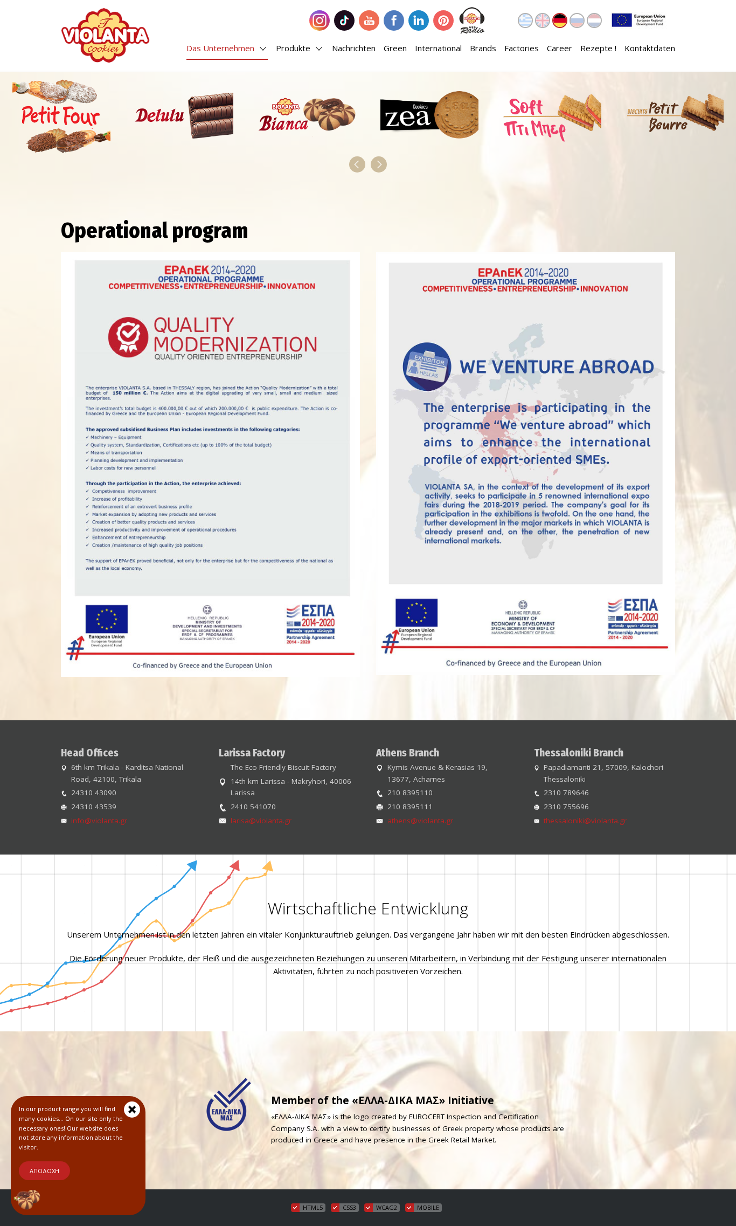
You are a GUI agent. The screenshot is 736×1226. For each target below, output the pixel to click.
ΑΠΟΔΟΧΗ (44, 1171)
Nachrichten (354, 48)
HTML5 (313, 1207)
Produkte (294, 48)
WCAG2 (386, 1207)
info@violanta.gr (99, 820)
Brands (483, 48)
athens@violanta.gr (420, 820)
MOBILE (428, 1207)
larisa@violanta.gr (261, 820)
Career (559, 48)
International (438, 48)
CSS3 (349, 1207)
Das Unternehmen (221, 48)
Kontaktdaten (649, 48)
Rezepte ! (598, 48)
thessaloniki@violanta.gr (585, 820)
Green (395, 48)
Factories (521, 48)
